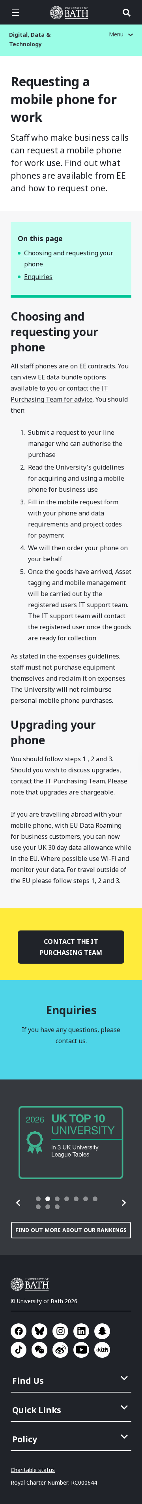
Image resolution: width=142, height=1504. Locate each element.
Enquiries (38, 276)
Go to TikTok (18, 1350)
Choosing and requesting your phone (68, 258)
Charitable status (33, 1470)
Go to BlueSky (39, 1331)
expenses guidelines (88, 656)
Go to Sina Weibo (60, 1350)
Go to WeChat (39, 1350)
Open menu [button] (15, 12)
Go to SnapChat (102, 1331)
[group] (71, 1142)
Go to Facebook (18, 1331)
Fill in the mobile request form (73, 502)
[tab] (38, 1198)
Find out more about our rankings (71, 1230)
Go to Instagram (60, 1331)
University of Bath (71, 13)
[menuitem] (71, 1378)
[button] (18, 1203)
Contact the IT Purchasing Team (71, 947)
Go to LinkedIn (81, 1331)
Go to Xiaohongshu (102, 1350)
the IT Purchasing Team (69, 781)
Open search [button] (126, 12)
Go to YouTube (81, 1350)
